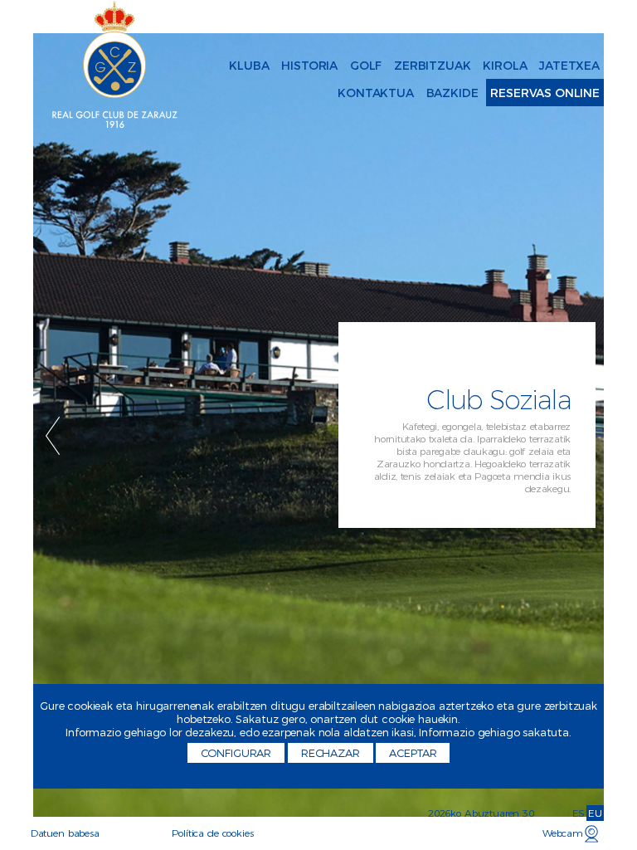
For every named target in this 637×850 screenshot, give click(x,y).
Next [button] (584, 436)
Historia (309, 65)
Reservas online (545, 92)
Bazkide (452, 92)
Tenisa (214, 66)
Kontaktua (376, 92)
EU (595, 813)
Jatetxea (569, 65)
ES (579, 813)
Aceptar (412, 753)
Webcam (562, 833)
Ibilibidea (223, 66)
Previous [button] (53, 436)
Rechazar (330, 753)
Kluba (249, 65)
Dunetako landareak (265, 82)
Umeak (198, 66)
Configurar (236, 753)
